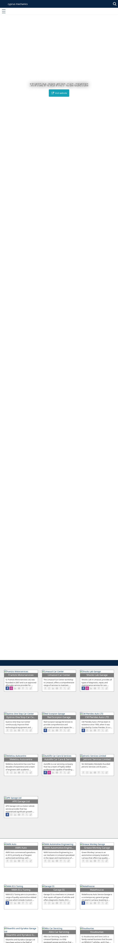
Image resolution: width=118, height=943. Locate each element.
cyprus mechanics (18, 4)
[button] (53, 657)
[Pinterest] (23, 688)
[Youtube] (19, 688)
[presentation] (5, 339)
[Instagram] (11, 688)
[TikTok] (30, 688)
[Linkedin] (15, 688)
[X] (26, 688)
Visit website (60, 93)
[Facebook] (7, 688)
